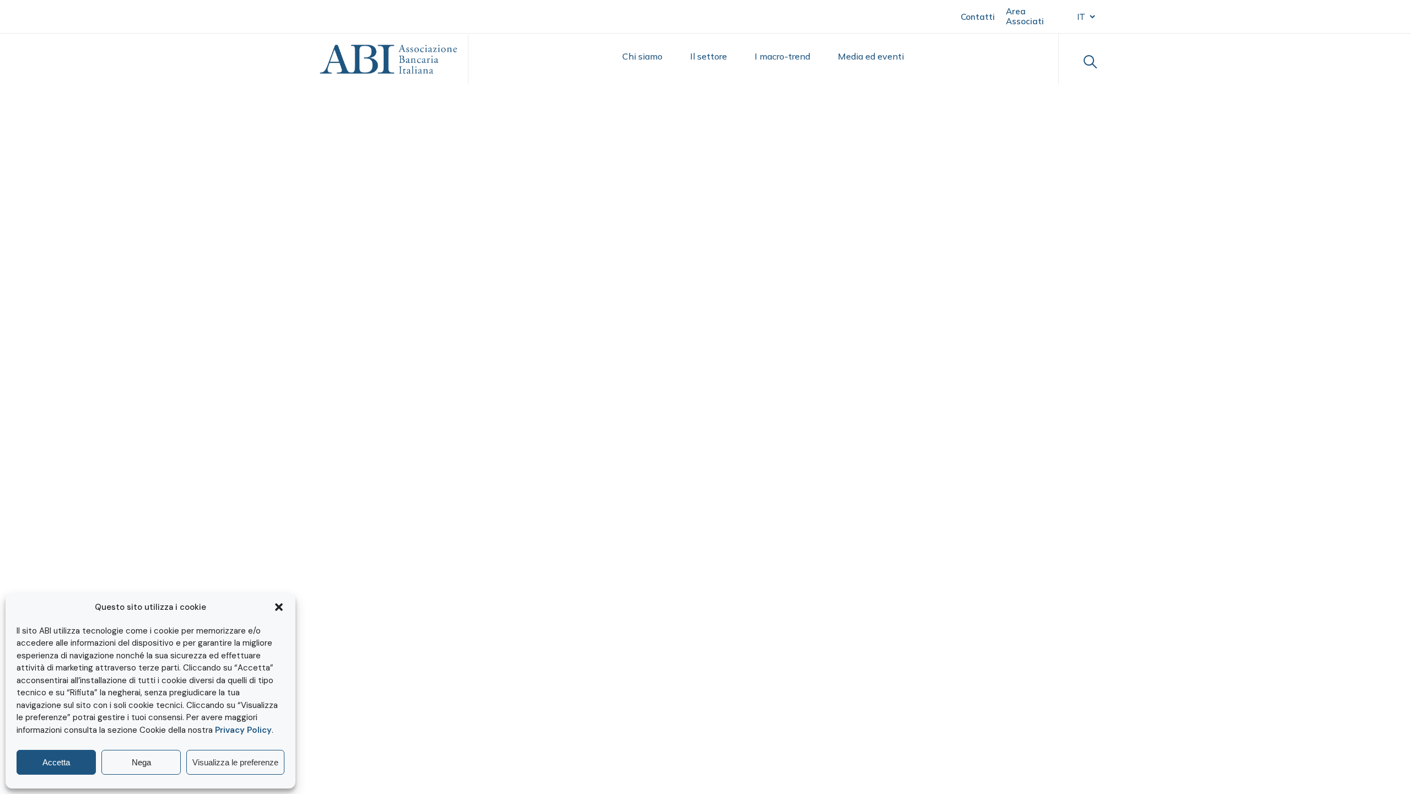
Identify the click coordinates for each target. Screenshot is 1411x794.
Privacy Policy (243, 730)
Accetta (56, 762)
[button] (278, 607)
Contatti (978, 17)
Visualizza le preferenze (235, 762)
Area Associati (1025, 16)
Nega (141, 762)
